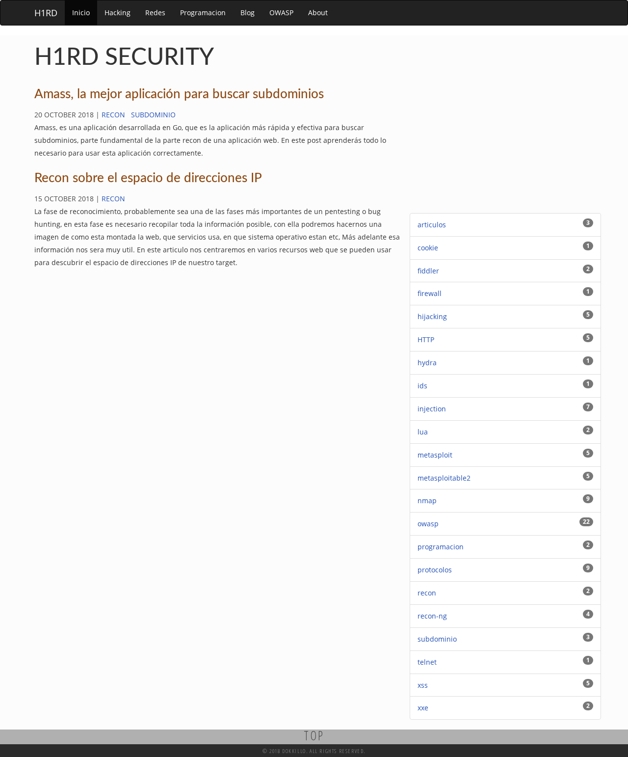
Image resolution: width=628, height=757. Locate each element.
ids (422, 385)
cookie (428, 247)
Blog (247, 12)
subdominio (153, 114)
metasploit (435, 455)
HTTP (426, 339)
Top (314, 735)
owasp (428, 523)
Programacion (203, 12)
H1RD (45, 13)
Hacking (118, 12)
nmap (427, 500)
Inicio (81, 12)
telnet (427, 662)
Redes (155, 12)
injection (432, 408)
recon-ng (432, 616)
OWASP (281, 12)
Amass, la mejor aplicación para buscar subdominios (179, 94)
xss (423, 685)
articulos (432, 224)
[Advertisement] (505, 144)
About (318, 12)
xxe (423, 707)
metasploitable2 (444, 478)
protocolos (435, 569)
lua (423, 431)
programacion (441, 546)
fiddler (428, 270)
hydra (427, 362)
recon (113, 114)
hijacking (432, 316)
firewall (430, 293)
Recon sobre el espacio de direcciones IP (148, 178)
